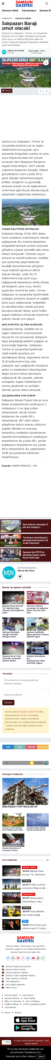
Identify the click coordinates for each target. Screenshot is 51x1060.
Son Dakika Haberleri (15, 985)
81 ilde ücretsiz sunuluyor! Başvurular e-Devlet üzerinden (35, 887)
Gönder (8, 702)
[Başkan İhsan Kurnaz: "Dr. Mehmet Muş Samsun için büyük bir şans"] (13, 597)
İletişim (18, 1013)
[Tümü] (47, 860)
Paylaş (8, 91)
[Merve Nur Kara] (8, 572)
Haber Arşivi (11, 988)
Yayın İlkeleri (10, 1007)
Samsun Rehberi (11, 998)
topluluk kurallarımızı (28, 712)
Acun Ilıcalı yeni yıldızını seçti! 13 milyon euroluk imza (34, 927)
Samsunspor (29, 10)
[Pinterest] (18, 958)
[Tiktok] (38, 958)
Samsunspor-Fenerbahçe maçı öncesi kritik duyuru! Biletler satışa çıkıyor (33, 900)
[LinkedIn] (28, 958)
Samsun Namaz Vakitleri (17, 973)
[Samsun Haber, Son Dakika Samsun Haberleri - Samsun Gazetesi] (24, 3)
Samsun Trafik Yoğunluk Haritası (20, 976)
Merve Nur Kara (26, 571)
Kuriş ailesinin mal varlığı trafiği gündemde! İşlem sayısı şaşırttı (34, 913)
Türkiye (26, 881)
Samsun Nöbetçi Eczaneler (18, 967)
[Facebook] (8, 958)
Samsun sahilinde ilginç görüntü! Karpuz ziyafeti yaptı (38, 634)
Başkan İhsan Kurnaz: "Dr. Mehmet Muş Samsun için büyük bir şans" (34, 873)
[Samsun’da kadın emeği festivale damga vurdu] (13, 624)
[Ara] (46, 4)
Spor (25, 921)
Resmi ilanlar (29, 998)
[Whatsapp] (43, 958)
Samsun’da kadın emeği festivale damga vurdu (10, 634)
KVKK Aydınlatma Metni (34, 1004)
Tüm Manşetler (13, 982)
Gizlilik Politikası (11, 1004)
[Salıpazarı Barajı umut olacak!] (25, 72)
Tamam (41, 1056)
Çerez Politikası (32, 1001)
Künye (7, 1013)
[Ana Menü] (3, 4)
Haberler (7, 18)
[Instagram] (23, 958)
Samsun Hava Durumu (16, 970)
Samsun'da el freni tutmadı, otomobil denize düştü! (11, 658)
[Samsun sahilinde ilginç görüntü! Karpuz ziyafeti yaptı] (38, 624)
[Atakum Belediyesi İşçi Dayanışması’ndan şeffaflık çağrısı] (38, 648)
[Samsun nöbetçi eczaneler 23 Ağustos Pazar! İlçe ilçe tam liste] (38, 597)
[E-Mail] (20, 577)
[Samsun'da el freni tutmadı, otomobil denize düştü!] (13, 648)
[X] (13, 958)
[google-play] (25, 1028)
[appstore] (25, 1020)
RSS (7, 1042)
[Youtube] (33, 958)
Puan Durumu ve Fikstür (16, 979)
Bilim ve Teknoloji (12, 1001)
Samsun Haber (10, 10)
